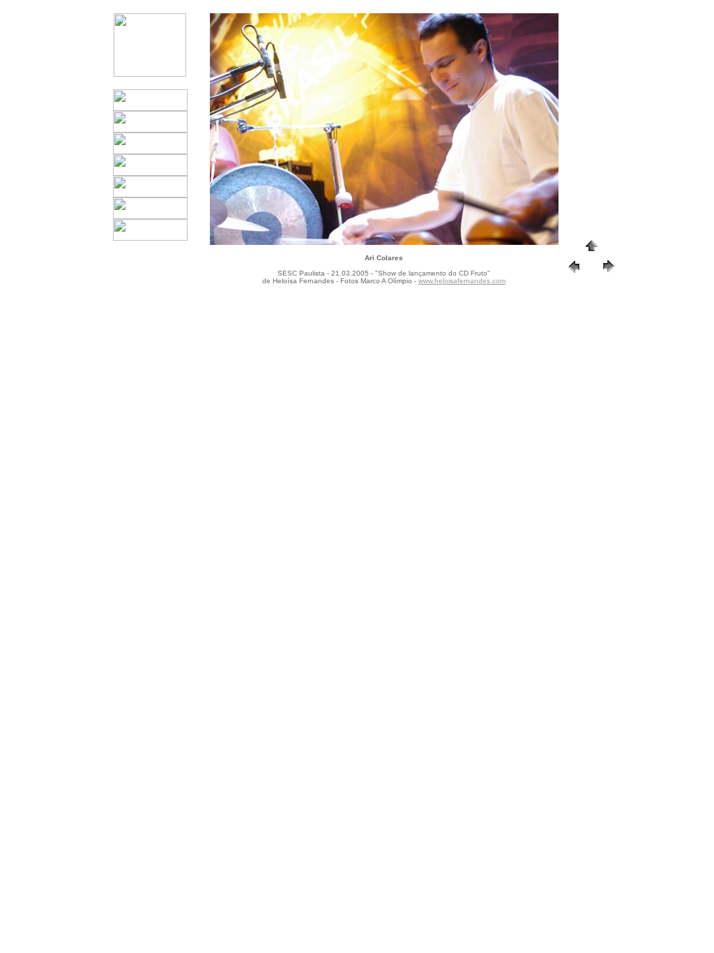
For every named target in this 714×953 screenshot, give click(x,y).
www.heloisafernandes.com (462, 281)
